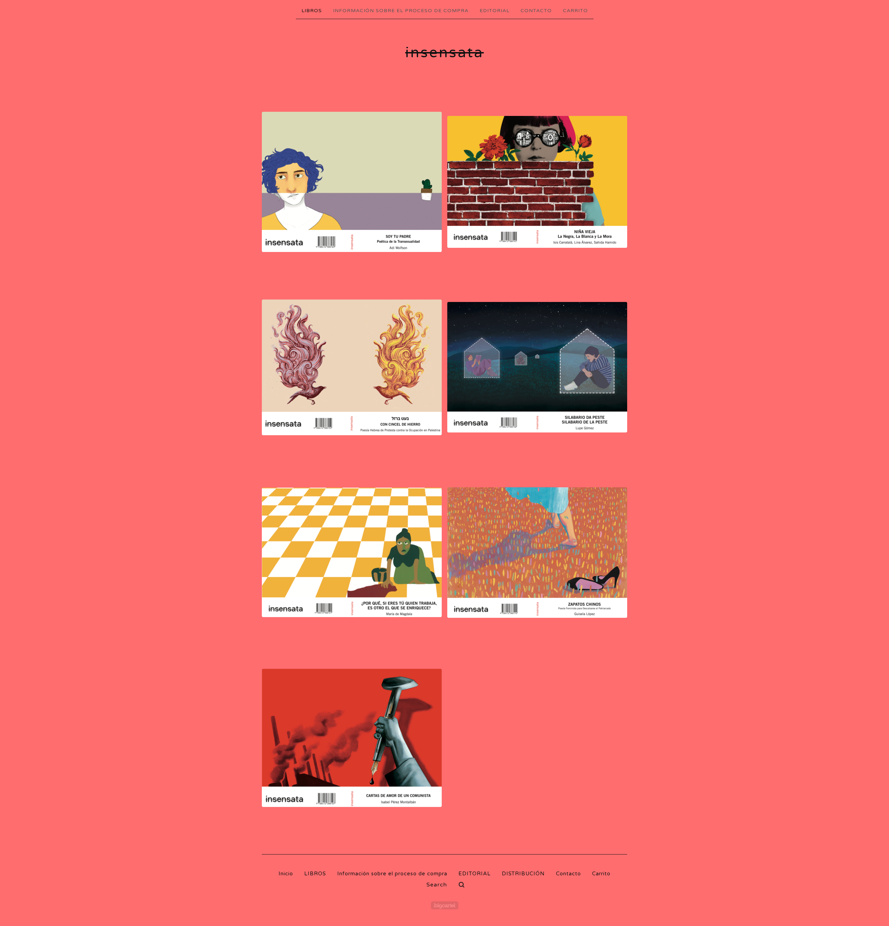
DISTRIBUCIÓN (523, 873)
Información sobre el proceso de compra (400, 11)
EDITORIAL (494, 11)
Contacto (536, 11)
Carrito (575, 11)
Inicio (286, 873)
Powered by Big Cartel (444, 905)
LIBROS (311, 11)
